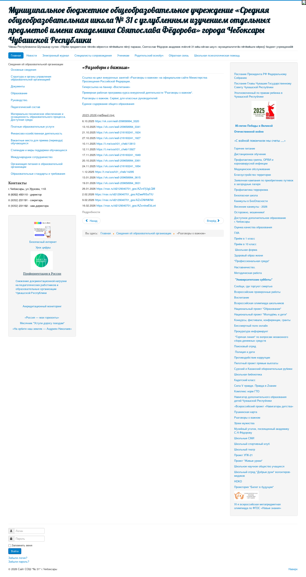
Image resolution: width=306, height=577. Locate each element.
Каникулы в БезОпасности (251, 201)
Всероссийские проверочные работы (257, 292)
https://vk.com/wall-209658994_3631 (118, 183)
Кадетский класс (244, 380)
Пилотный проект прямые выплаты (256, 363)
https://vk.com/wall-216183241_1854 (118, 166)
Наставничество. (244, 267)
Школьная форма (246, 250)
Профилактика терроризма (251, 190)
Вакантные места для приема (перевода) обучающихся (37, 141)
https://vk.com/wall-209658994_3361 (118, 160)
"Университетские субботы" (253, 279)
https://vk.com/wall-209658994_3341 (118, 127)
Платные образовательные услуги (32, 126)
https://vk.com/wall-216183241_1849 (118, 155)
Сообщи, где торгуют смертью (253, 286)
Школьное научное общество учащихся (259, 466)
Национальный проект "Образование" (257, 309)
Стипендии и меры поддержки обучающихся (39, 150)
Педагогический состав (25, 107)
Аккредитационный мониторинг (42, 306)
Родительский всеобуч (149, 55)
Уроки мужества (244, 423)
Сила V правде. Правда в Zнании (255, 386)
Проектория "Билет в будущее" (254, 487)
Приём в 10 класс (245, 244)
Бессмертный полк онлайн (251, 325)
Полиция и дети (245, 352)
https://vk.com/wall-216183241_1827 (118, 138)
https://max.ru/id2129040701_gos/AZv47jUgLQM (125, 189)
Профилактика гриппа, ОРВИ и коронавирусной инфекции (253, 161)
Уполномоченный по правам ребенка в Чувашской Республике (258, 94)
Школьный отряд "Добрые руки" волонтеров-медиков (262, 474)
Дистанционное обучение (250, 154)
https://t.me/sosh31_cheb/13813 (115, 144)
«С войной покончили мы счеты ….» (260, 141)
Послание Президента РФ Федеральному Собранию (260, 76)
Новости (31, 55)
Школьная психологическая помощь (217, 55)
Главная (16, 55)
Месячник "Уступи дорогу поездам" (42, 323)
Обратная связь (179, 55)
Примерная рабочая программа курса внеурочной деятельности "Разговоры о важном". (137, 92)
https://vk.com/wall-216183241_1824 (118, 132)
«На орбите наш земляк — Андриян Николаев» (42, 329)
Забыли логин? (17, 558)
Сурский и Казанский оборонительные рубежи (263, 369)
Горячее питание (244, 148)
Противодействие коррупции (252, 357)
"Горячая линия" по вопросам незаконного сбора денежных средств (261, 338)
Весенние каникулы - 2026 (250, 206)
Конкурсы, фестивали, (248, 320)
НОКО (238, 481)
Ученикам (123, 55)
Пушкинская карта (245, 412)
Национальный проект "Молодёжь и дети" (260, 314)
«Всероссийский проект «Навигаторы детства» (263, 406)
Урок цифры (43, 247)
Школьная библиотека (248, 374)
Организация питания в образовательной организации (36, 165)
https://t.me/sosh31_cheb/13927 (115, 149)
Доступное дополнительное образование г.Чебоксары (260, 219)
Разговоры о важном (247, 417)
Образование (19, 93)
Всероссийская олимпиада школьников (259, 303)
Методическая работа (248, 273)
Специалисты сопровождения (93, 55)
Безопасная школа (246, 195)
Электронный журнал (55, 55)
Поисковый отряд (245, 346)
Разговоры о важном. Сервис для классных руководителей (120, 98)
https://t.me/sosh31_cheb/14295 (114, 172)
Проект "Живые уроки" (248, 461)
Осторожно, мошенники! (249, 212)
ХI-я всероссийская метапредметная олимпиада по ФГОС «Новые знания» (257, 506)
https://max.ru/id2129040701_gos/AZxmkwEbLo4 (126, 205)
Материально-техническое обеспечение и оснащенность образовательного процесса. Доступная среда (38, 117)
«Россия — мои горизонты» (42, 317)
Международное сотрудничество (31, 157)
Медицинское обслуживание (252, 169)
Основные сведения (23, 69)
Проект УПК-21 (243, 455)
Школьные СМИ (244, 438)
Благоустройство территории (252, 175)
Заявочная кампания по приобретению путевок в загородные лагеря (263, 182)
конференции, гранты (277, 320)
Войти (15, 551)
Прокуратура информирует (251, 331)
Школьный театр (244, 449)
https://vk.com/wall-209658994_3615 (118, 177)
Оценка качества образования (253, 227)
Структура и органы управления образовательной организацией (31, 77)
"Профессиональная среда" (251, 261)
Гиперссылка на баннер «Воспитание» (106, 87)
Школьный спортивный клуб (252, 444)
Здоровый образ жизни (248, 255)
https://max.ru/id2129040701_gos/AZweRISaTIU (124, 194)
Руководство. (19, 100)
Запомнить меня (22, 545)
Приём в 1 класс (244, 238)
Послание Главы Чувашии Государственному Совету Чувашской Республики (262, 85)
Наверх (293, 569)
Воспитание (241, 297)
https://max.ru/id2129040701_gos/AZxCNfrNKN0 (124, 200)
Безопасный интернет (43, 242)
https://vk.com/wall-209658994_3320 (117, 121)
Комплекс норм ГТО (246, 391)
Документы (18, 86)
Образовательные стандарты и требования (38, 174)
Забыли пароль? (18, 561)
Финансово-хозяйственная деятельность (36, 133)
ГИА (237, 233)
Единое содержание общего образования (108, 104)
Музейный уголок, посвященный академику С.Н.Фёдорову (261, 430)
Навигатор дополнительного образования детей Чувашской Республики (260, 399)
